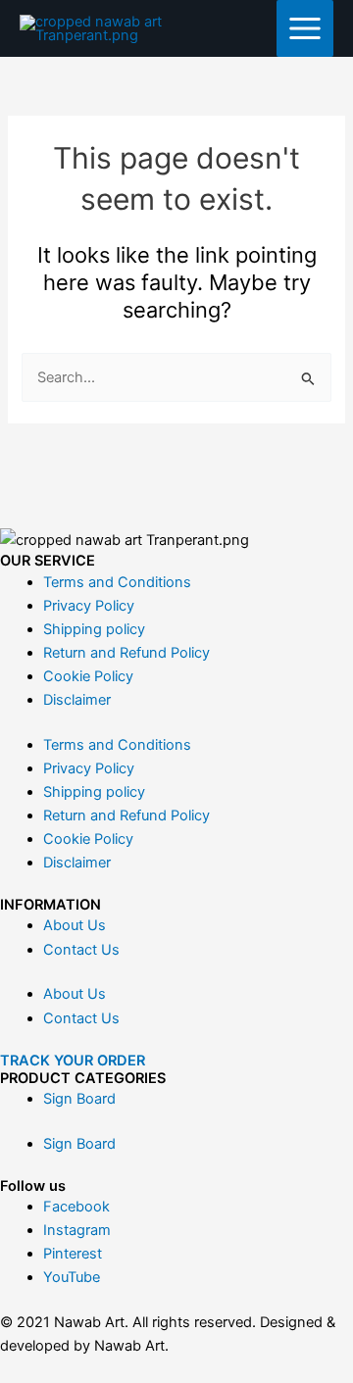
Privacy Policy (88, 606)
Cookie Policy (88, 676)
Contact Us (81, 950)
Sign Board (79, 1099)
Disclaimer (77, 700)
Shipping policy (94, 629)
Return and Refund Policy (126, 653)
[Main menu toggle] (305, 28)
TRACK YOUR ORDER (72, 1060)
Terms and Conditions (117, 582)
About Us (74, 925)
